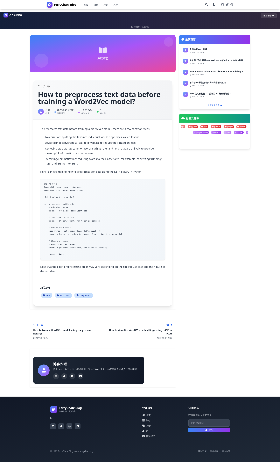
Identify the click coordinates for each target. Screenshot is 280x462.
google (208, 126)
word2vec (65, 295)
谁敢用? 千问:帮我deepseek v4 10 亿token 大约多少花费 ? (217, 60)
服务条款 (214, 451)
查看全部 (268, 15)
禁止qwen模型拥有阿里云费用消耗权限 (208, 82)
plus (248, 132)
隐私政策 (202, 451)
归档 (95, 4)
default (237, 132)
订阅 (211, 430)
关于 (115, 4)
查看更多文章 (213, 105)
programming (222, 132)
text (48, 295)
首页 (86, 4)
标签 (105, 4)
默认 (183, 126)
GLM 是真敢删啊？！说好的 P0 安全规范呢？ (210, 93)
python (220, 126)
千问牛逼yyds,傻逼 (198, 49)
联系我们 (150, 436)
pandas (195, 126)
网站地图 (226, 451)
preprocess (85, 295)
